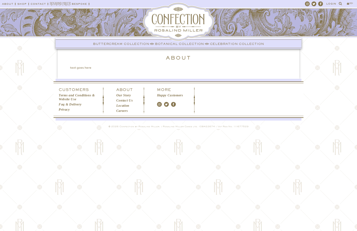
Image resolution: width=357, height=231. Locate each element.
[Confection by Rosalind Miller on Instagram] (307, 3)
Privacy (64, 109)
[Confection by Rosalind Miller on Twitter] (314, 3)
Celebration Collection (237, 44)
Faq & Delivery (70, 104)
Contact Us (124, 100)
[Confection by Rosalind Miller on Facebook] (320, 3)
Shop (22, 3)
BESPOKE (79, 3)
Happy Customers (170, 95)
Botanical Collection (179, 44)
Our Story (123, 95)
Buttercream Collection (121, 44)
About (7, 3)
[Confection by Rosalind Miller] (178, 29)
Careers (122, 111)
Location (122, 105)
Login (331, 3)
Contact (38, 3)
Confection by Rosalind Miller (139, 126)
